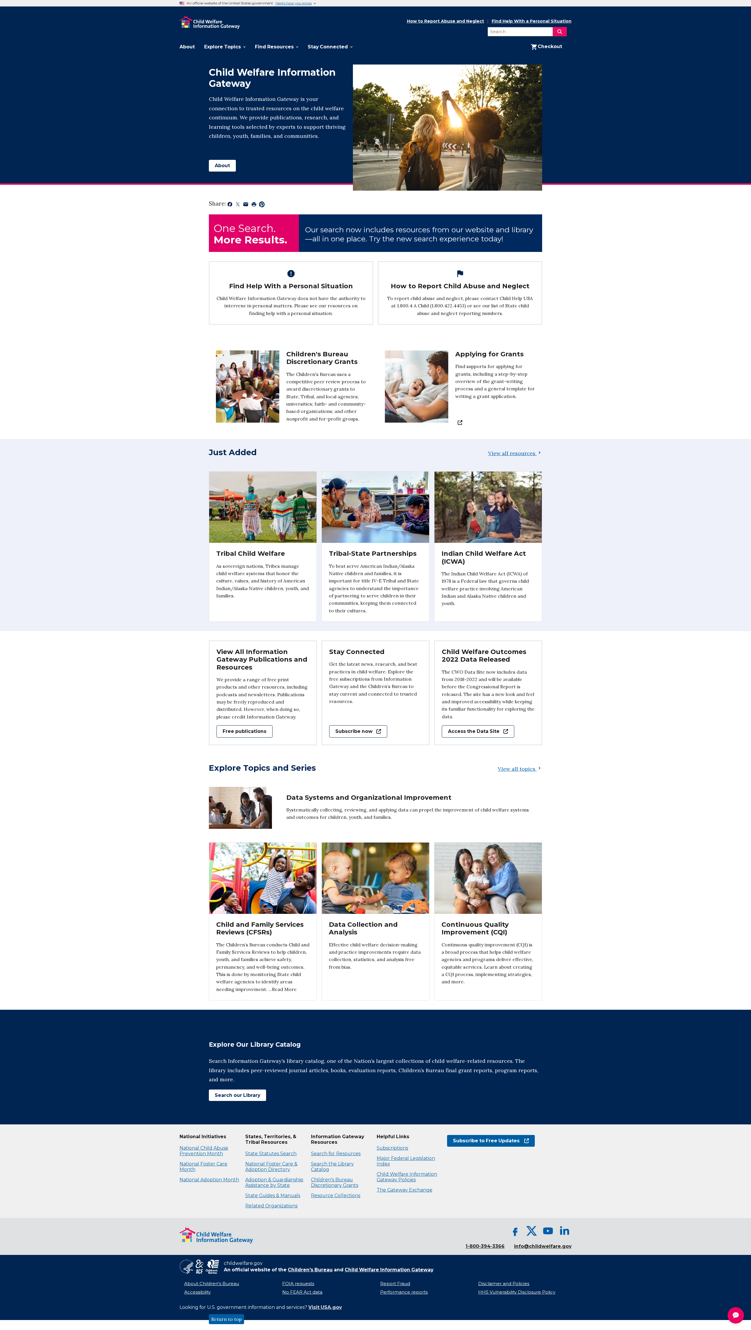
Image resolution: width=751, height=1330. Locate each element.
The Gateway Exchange (404, 1190)
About (222, 165)
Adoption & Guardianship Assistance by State (274, 1182)
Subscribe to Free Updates (483, 1140)
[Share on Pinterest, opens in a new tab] (262, 206)
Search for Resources (336, 1153)
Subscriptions (392, 1148)
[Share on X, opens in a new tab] (238, 206)
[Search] (560, 31)
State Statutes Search (271, 1153)
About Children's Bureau (211, 1283)
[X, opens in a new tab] (532, 1231)
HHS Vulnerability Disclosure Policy (516, 1292)
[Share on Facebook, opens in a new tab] (230, 206)
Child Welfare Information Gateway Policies (407, 1176)
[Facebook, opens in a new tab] (515, 1231)
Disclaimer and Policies (503, 1283)
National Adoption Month (209, 1179)
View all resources (511, 453)
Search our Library (234, 1095)
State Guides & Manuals (272, 1195)
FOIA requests (298, 1283)
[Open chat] (736, 1315)
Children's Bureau (310, 1270)
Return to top (226, 1319)
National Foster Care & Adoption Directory (271, 1166)
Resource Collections (335, 1195)
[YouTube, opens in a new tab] (548, 1231)
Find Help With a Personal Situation (531, 21)
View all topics (517, 768)
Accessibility (197, 1292)
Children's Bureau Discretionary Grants (334, 1182)
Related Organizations (271, 1206)
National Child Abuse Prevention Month (204, 1150)
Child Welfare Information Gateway (389, 1270)
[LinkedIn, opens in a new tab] (564, 1231)
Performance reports (404, 1292)
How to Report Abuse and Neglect (445, 21)
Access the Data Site (471, 731)
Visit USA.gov (325, 1307)
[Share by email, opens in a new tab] (245, 206)
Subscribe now (351, 731)
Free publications (244, 731)
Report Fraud (395, 1283)
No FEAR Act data (302, 1292)
